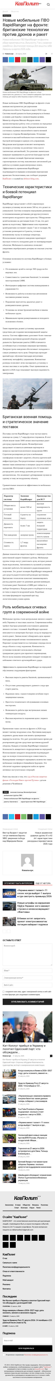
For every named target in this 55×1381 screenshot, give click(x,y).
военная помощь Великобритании (23, 792)
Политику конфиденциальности (36, 1355)
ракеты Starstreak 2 (11, 802)
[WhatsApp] (23, 59)
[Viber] (42, 59)
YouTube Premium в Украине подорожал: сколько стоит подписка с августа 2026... (31, 1112)
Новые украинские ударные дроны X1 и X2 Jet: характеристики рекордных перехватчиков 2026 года (40, 838)
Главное (6, 1316)
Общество (15, 11)
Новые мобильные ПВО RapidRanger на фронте (21, 798)
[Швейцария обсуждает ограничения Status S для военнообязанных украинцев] (9, 1178)
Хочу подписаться (26, 1348)
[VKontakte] (6, 1245)
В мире (5, 1326)
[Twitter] (11, 59)
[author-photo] (27, 867)
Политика (6, 1306)
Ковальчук (9, 54)
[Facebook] (5, 59)
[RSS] (27, 1238)
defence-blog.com (31, 179)
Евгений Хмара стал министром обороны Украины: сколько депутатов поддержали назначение (34, 1164)
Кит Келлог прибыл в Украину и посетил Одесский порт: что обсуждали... (24, 1049)
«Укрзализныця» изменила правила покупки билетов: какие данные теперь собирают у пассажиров (34, 1098)
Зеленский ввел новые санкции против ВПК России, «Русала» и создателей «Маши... (32, 1137)
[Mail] (20, 1238)
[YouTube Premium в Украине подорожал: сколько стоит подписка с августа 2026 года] (9, 1112)
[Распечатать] (30, 59)
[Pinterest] (17, 59)
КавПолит (7, 179)
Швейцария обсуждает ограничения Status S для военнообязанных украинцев (34, 1177)
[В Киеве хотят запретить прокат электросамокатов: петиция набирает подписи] (9, 921)
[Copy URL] (48, 59)
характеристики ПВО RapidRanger (33, 802)
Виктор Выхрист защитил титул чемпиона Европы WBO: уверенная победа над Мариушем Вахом (15, 837)
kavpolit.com (39, 1369)
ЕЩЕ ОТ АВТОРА (43, 883)
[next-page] (8, 931)
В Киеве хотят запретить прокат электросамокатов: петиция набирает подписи (32, 921)
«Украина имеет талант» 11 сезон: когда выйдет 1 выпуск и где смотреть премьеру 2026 (34, 893)
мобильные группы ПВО (13, 795)
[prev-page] (4, 931)
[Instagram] (13, 1238)
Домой (5, 11)
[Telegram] (36, 59)
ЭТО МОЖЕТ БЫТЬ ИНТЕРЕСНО (18, 883)
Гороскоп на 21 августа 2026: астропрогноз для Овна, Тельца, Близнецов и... (33, 1151)
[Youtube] (13, 1245)
